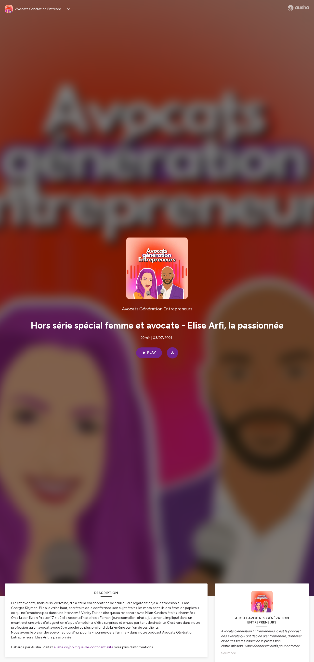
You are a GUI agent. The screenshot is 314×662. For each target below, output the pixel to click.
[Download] (172, 352)
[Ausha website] (298, 8)
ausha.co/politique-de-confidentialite (83, 647)
